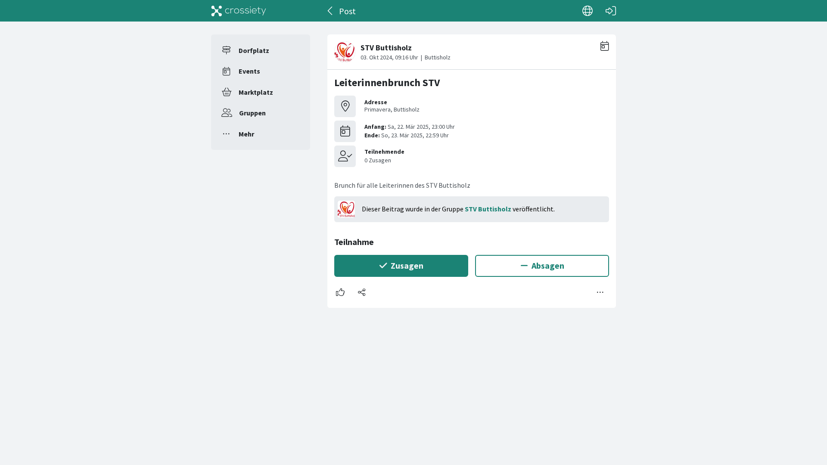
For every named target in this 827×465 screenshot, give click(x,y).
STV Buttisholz (488, 209)
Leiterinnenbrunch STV (387, 82)
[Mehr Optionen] (600, 292)
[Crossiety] (238, 11)
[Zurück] (330, 11)
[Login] (610, 11)
